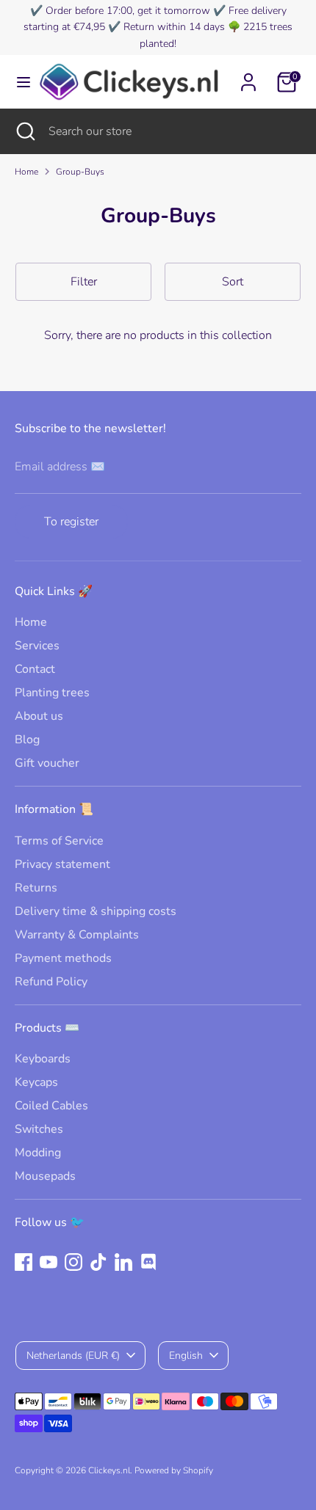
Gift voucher (47, 763)
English (186, 1356)
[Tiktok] (98, 1262)
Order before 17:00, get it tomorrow (128, 11)
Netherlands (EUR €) (73, 1356)
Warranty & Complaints (77, 935)
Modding (38, 1153)
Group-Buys (80, 172)
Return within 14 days (174, 27)
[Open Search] (24, 131)
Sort (232, 282)
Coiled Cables (51, 1106)
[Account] (248, 76)
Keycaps (36, 1082)
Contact (35, 669)
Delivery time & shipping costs (95, 911)
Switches (39, 1129)
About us (39, 716)
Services (37, 646)
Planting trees (52, 693)
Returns (36, 888)
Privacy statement (62, 864)
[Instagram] (73, 1262)
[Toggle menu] (19, 82)
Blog (27, 740)
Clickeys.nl (109, 1470)
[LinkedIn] (123, 1262)
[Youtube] (48, 1262)
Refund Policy (51, 982)
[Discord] (148, 1262)
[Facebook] (23, 1262)
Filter (84, 282)
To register (71, 522)
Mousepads (45, 1176)
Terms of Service (59, 841)
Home (26, 172)
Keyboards (43, 1059)
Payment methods (63, 958)
